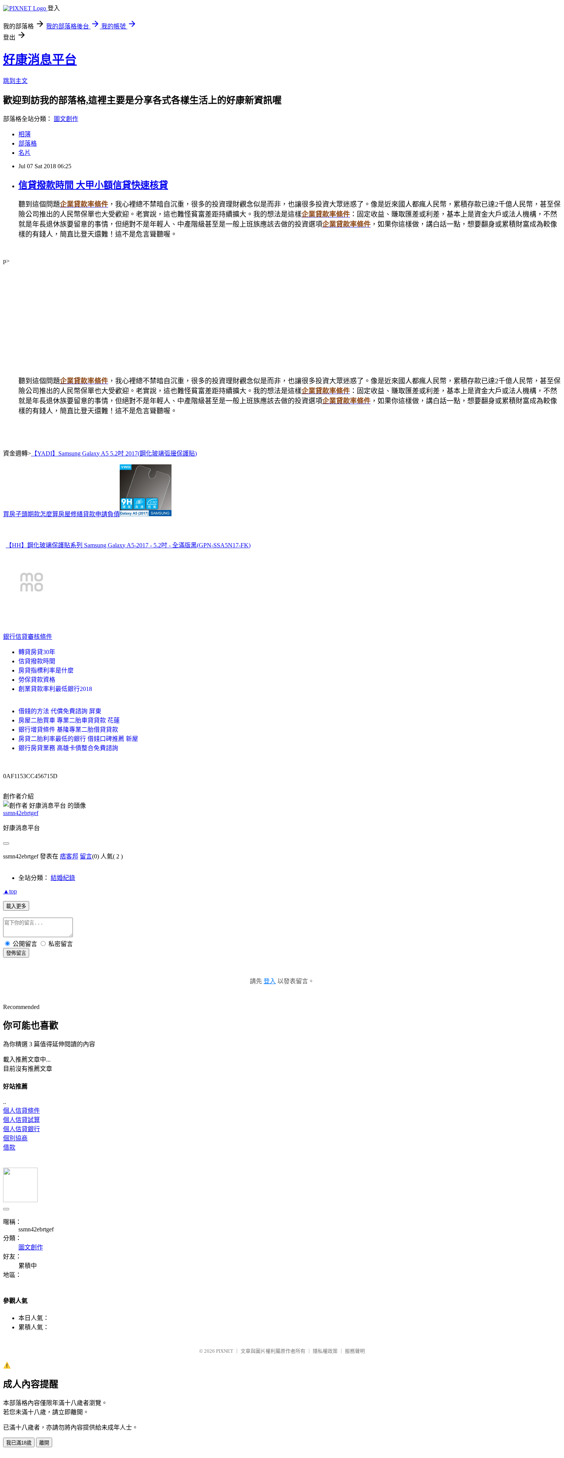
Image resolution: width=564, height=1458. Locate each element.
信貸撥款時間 (36, 661)
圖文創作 (66, 119)
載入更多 (16, 906)
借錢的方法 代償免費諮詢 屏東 (59, 711)
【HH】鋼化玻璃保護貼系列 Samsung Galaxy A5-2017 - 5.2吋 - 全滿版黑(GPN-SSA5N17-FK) (128, 545)
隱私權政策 (325, 1351)
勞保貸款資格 (36, 679)
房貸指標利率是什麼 (46, 670)
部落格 (27, 143)
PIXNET (224, 1351)
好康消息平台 (40, 59)
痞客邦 (69, 856)
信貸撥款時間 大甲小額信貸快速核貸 (93, 185)
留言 (86, 856)
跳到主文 (15, 81)
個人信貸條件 (21, 1110)
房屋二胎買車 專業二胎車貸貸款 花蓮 (69, 720)
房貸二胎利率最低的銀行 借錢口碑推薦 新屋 (78, 739)
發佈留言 (16, 953)
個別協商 (15, 1138)
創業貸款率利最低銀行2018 (55, 689)
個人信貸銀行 (21, 1129)
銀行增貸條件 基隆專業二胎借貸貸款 (68, 729)
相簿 (24, 134)
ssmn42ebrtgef (20, 813)
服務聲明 (355, 1351)
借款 (9, 1147)
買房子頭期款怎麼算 (30, 514)
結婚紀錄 (63, 878)
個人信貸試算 (21, 1120)
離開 (44, 1443)
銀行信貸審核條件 (27, 636)
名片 (24, 152)
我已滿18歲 (18, 1443)
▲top (10, 891)
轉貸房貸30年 (36, 652)
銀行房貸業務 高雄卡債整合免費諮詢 (68, 748)
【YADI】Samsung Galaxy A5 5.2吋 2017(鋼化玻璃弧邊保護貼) (114, 453)
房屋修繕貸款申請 (82, 514)
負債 (113, 514)
